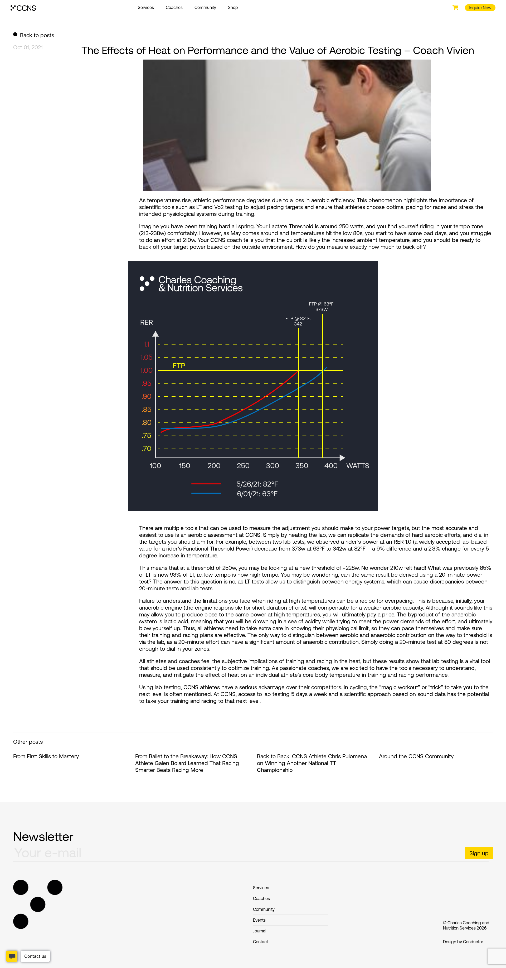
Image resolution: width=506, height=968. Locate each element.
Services (146, 7)
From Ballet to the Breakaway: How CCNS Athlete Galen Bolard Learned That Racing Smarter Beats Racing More (187, 763)
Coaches (174, 7)
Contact (260, 941)
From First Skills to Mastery (46, 756)
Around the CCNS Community (416, 756)
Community (205, 7)
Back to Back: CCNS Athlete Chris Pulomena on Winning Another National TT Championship (312, 763)
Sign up (479, 853)
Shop (233, 7)
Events (259, 920)
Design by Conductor (463, 941)
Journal (259, 930)
